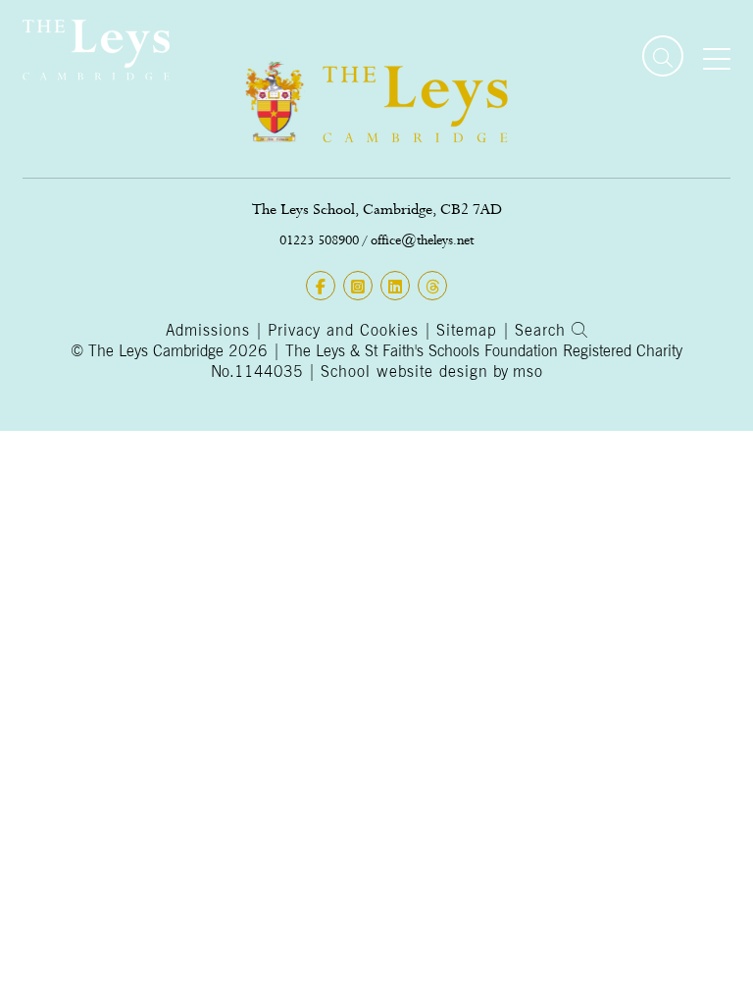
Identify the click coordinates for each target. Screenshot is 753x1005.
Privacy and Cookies (343, 330)
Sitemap (466, 330)
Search (543, 330)
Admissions (208, 330)
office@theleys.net (422, 240)
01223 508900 (319, 240)
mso (528, 371)
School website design (404, 371)
